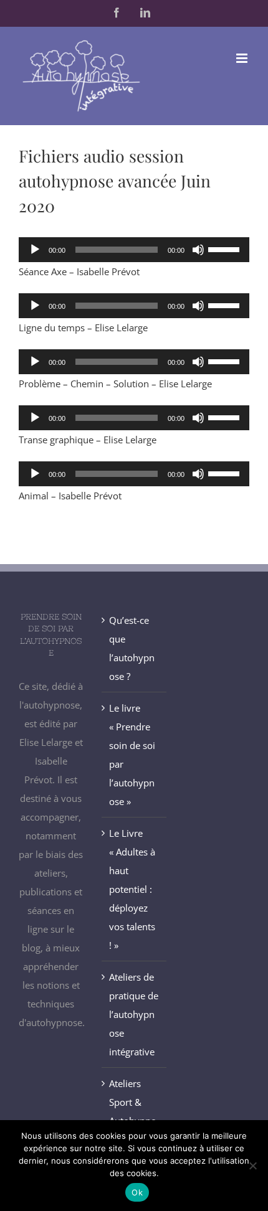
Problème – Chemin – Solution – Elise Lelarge (115, 383)
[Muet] (198, 249)
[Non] (252, 1165)
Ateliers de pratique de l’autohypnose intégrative (133, 1014)
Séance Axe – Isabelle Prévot (79, 271)
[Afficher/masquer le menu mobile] (242, 58)
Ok (137, 1192)
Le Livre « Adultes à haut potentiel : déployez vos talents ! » (132, 889)
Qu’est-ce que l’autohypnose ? (132, 648)
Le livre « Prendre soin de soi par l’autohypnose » (132, 755)
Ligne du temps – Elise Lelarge (83, 327)
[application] (134, 249)
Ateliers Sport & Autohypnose (132, 1111)
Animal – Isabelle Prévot (70, 495)
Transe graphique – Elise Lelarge (87, 439)
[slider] (225, 248)
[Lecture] (35, 249)
